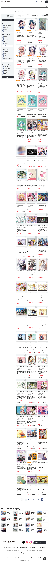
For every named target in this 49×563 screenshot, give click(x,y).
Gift (4, 41)
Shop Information (19, 557)
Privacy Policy (10, 557)
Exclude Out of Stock (21, 16)
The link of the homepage (30, 557)
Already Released (7, 25)
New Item (6, 31)
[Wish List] (39, 1)
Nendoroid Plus (7, 56)
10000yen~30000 (7, 72)
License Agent (7, 39)
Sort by (28, 15)
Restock (5, 29)
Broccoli (5, 36)
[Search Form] (43, 1)
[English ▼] (37, 1)
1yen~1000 (6, 66)
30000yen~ (6, 73)
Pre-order (6, 27)
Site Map (40, 557)
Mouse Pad (6, 51)
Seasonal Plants (7, 38)
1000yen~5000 (7, 68)
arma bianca (6, 43)
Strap (5, 53)
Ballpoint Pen (7, 55)
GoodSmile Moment (8, 58)
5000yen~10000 (7, 70)
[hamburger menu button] (46, 2)
